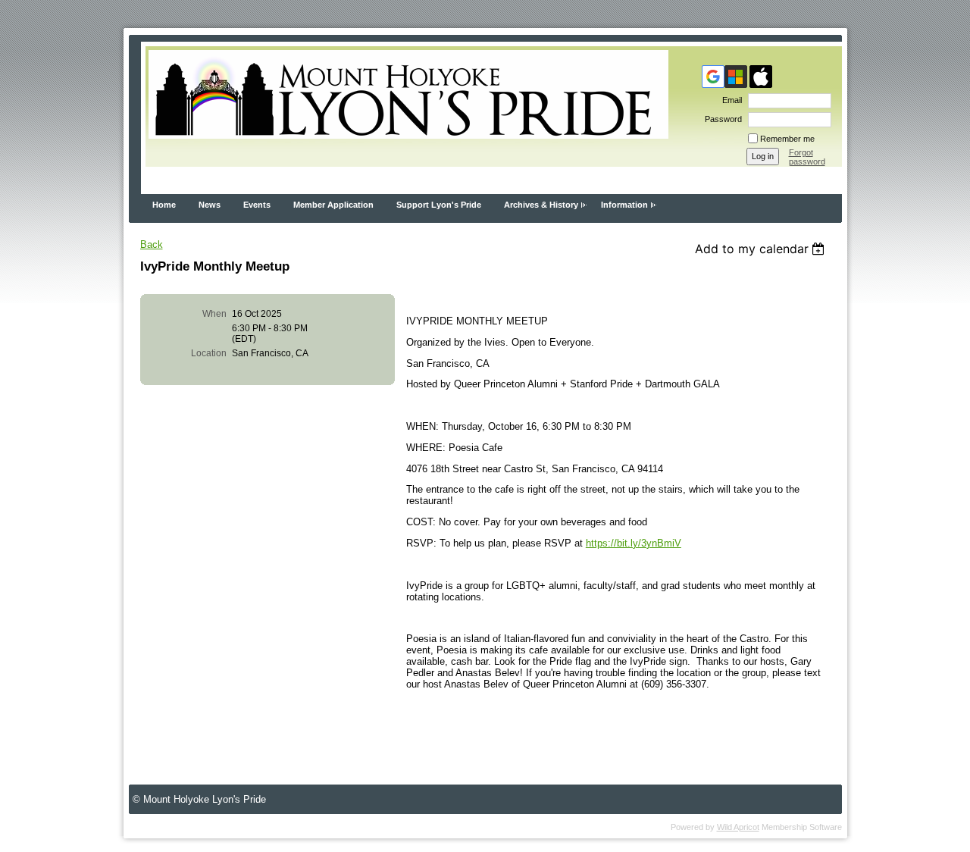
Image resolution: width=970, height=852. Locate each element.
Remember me (787, 138)
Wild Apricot (738, 827)
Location (209, 353)
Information (624, 204)
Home (164, 204)
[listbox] (762, 249)
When (214, 314)
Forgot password (807, 157)
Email (729, 100)
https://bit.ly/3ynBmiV (633, 543)
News (210, 204)
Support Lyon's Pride (438, 204)
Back (151, 244)
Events (257, 204)
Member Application (333, 204)
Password (720, 119)
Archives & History (541, 204)
